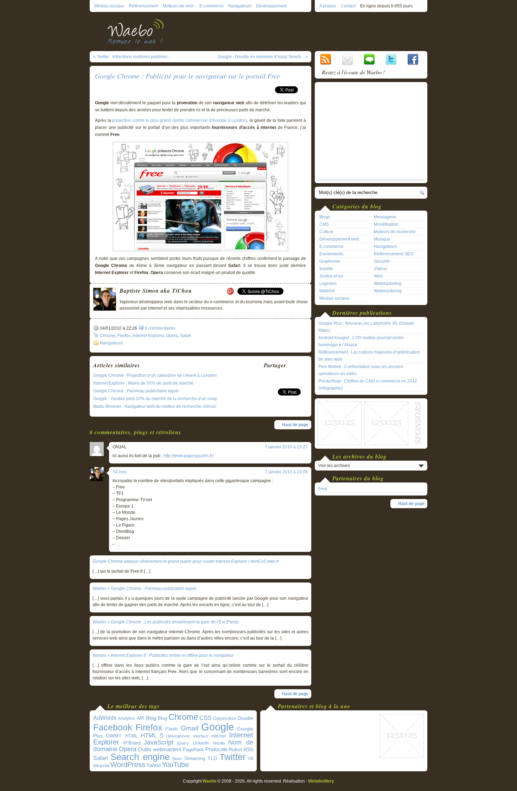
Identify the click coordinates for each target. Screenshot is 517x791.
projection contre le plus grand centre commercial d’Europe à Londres (179, 120)
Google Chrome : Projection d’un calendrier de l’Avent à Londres (155, 375)
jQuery (183, 743)
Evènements (331, 253)
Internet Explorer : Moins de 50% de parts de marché (143, 383)
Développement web (339, 239)
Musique (382, 239)
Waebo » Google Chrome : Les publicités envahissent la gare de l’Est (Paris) (165, 621)
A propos (327, 6)
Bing (151, 718)
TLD (212, 758)
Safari (185, 335)
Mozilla (219, 743)
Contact (348, 6)
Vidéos (380, 268)
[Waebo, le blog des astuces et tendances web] (138, 31)
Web (378, 276)
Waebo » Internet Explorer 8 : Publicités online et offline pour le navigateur (163, 655)
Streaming (194, 758)
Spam (177, 758)
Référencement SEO (393, 253)
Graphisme (329, 261)
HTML (131, 736)
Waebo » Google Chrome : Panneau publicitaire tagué (144, 588)
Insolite (326, 268)
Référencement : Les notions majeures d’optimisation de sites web (369, 356)
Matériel (327, 290)
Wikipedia (101, 766)
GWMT (114, 736)
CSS (205, 718)
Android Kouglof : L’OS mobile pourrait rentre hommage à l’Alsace (361, 341)
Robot (235, 749)
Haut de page (295, 424)
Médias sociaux (109, 6)
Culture (326, 231)
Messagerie (385, 216)
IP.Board (131, 743)
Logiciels (328, 283)
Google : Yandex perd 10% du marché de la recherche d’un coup (155, 398)
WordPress (127, 764)
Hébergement (178, 736)
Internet (218, 736)
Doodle (245, 718)
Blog (162, 718)
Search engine (140, 757)
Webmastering (388, 290)
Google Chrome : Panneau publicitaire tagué (136, 390)
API (141, 718)
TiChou (120, 471)
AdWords (104, 718)
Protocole (216, 749)
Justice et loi (331, 276)
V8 (250, 758)
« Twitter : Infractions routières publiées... (132, 56)
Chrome (107, 335)
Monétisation (386, 224)
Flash (171, 728)
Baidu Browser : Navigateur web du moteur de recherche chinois (154, 406)
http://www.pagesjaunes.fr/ (188, 455)
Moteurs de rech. (179, 6)
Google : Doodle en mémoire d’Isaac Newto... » (263, 56)
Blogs (324, 216)
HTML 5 (152, 735)
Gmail (189, 728)
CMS (324, 224)
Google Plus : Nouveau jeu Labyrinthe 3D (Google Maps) (366, 327)
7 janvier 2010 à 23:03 (286, 471)
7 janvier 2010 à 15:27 (286, 446)
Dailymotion (224, 718)
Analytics (126, 718)
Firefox (123, 335)
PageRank (193, 749)
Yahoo (153, 765)
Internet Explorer (148, 335)
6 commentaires (160, 328)
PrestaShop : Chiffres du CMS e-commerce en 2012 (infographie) (367, 385)
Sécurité (382, 261)
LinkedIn (201, 743)
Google (217, 727)
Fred (322, 488)
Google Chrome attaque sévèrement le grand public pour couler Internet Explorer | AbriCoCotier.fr (185, 561)
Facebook (112, 727)
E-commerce (211, 6)
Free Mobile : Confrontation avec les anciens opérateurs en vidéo (360, 370)
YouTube (175, 764)
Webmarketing (388, 283)
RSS (248, 749)
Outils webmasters (159, 749)
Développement (271, 6)
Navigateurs (239, 6)
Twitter (232, 757)
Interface (200, 736)
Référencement (143, 6)
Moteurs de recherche (395, 231)
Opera (172, 335)
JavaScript (158, 742)
